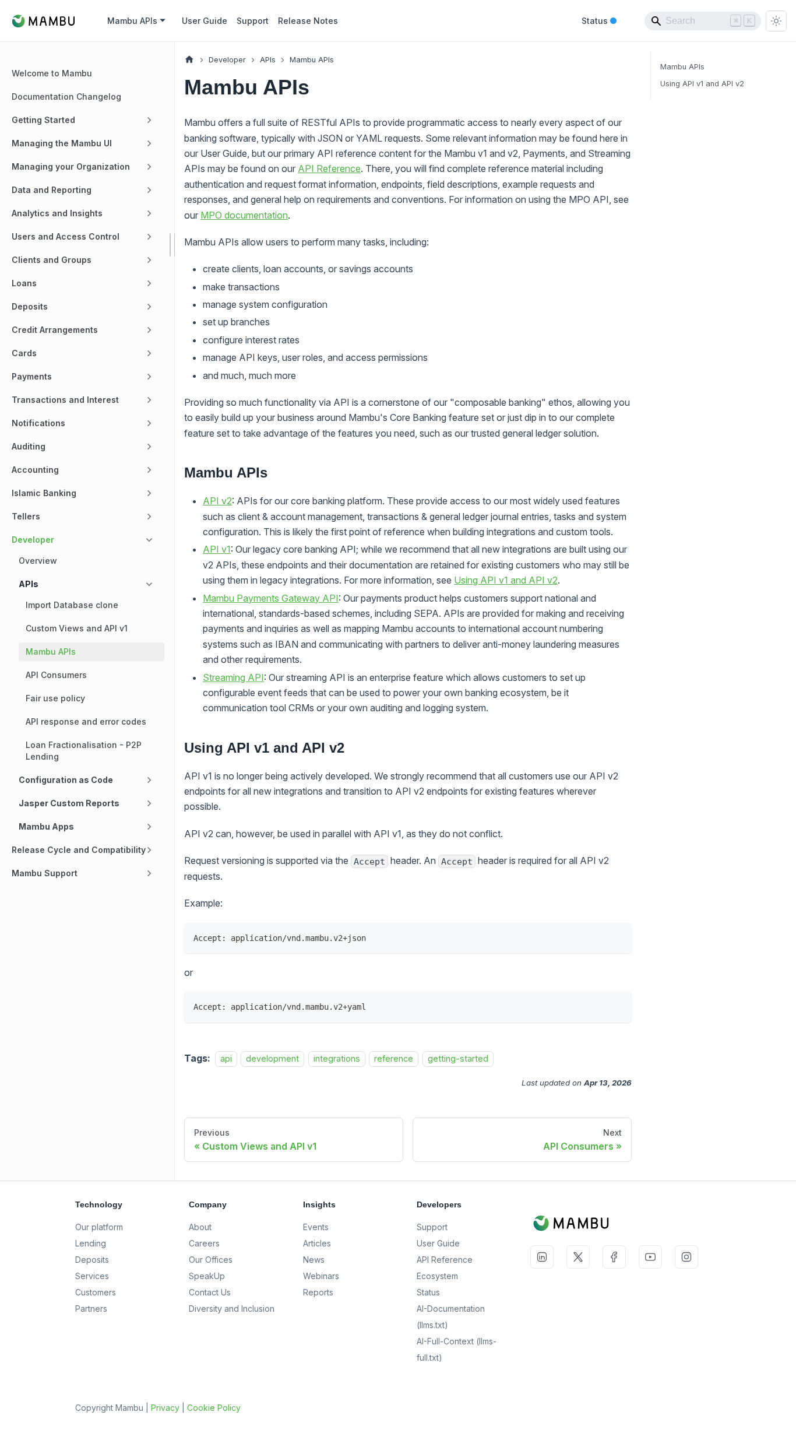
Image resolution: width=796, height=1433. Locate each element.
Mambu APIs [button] (132, 21)
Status (599, 21)
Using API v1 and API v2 (506, 580)
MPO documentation (244, 215)
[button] (84, 120)
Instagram (686, 1257)
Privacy (165, 1408)
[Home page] (189, 60)
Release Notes (308, 21)
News (314, 1260)
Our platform (99, 1227)
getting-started (458, 1058)
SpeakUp (207, 1276)
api (226, 1058)
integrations (337, 1058)
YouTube (650, 1257)
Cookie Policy (214, 1408)
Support (253, 21)
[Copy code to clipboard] (617, 937)
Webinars (321, 1276)
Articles (317, 1243)
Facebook (614, 1257)
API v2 (217, 501)
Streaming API (233, 677)
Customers (95, 1292)
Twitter (578, 1257)
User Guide (204, 21)
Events (316, 1227)
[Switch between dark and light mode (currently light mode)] (776, 20)
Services (92, 1276)
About (200, 1227)
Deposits (92, 1260)
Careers (204, 1243)
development (272, 1058)
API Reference (329, 168)
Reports (318, 1292)
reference (393, 1058)
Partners (91, 1308)
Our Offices (211, 1260)
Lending (90, 1243)
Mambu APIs (682, 66)
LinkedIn (542, 1257)
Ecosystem (437, 1276)
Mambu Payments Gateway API (271, 598)
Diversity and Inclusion (231, 1308)
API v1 (217, 549)
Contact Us (210, 1292)
